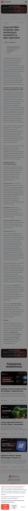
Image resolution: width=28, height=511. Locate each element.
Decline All (23, 506)
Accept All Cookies (5, 507)
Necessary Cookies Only (14, 507)
